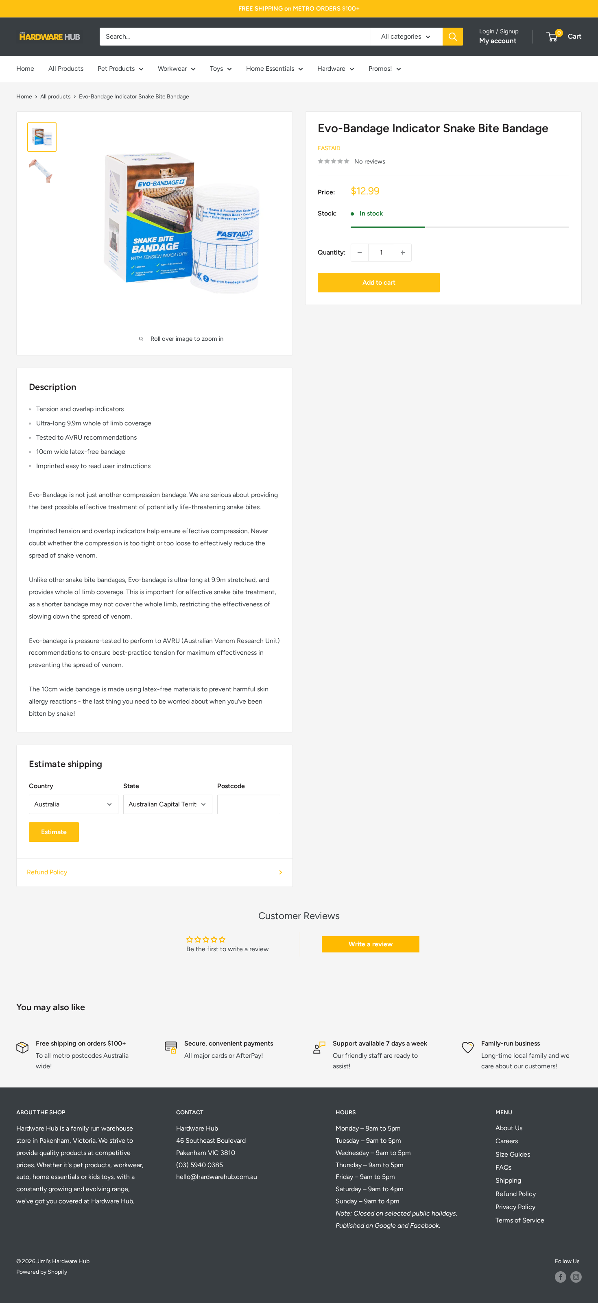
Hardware (331, 68)
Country (41, 786)
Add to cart (378, 282)
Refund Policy (47, 872)
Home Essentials (270, 68)
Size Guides (512, 1154)
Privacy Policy (515, 1207)
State (131, 786)
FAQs (503, 1167)
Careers (506, 1141)
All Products (65, 68)
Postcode (231, 786)
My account (498, 41)
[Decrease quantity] (359, 252)
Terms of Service (519, 1220)
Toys (216, 68)
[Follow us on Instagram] (576, 1277)
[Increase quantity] (402, 252)
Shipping (508, 1180)
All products (55, 96)
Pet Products (116, 68)
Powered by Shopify (41, 1271)
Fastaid (329, 148)
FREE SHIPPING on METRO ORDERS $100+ (299, 8)
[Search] (453, 37)
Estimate (54, 832)
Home (25, 68)
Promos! (380, 68)
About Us (508, 1128)
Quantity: (332, 252)
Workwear (172, 68)
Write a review (371, 944)
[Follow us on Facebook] (560, 1277)
